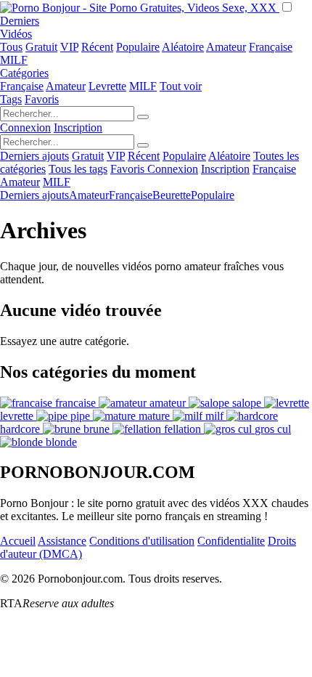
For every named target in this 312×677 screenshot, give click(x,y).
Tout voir (181, 86)
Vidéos (16, 34)
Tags (11, 99)
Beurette (171, 195)
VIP (69, 47)
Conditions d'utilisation (141, 541)
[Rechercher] (143, 117)
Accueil (18, 541)
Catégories (24, 73)
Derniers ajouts (34, 156)
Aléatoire (183, 47)
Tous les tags (78, 169)
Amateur (226, 47)
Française (270, 47)
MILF (14, 60)
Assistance (62, 541)
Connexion (25, 127)
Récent (97, 47)
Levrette (107, 86)
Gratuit (41, 47)
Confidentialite (231, 541)
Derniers (19, 21)
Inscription (78, 127)
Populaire (138, 47)
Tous (11, 47)
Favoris (42, 99)
